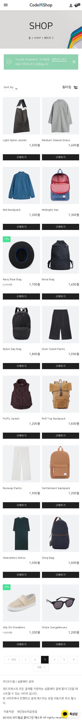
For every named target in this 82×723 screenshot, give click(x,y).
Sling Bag (48, 557)
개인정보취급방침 (27, 711)
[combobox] (11, 87)
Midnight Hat (50, 209)
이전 (13, 659)
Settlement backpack (56, 488)
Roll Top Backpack (53, 418)
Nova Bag (48, 279)
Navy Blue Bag (12, 279)
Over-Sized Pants (53, 349)
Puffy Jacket (11, 418)
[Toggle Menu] (6, 5)
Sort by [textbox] (8, 87)
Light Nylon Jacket (15, 140)
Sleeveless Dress (14, 557)
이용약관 (9, 711)
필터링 (66, 87)
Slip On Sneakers (14, 627)
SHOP (37, 38)
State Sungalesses (54, 627)
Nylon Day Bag (12, 349)
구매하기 (21, 157)
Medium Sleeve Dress (56, 140)
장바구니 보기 (59, 59)
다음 (39, 667)
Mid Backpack (11, 209)
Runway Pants (12, 488)
